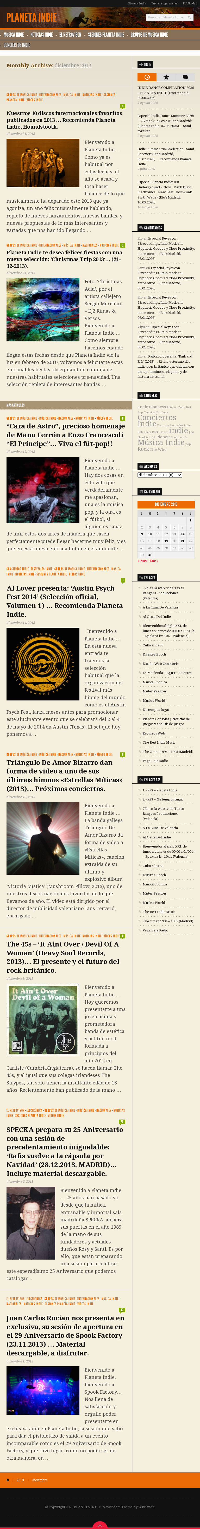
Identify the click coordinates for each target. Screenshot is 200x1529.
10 (150, 534)
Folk (140, 432)
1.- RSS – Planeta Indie (160, 790)
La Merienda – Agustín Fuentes (167, 673)
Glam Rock (151, 432)
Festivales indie (180, 425)
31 (150, 555)
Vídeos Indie (35, 100)
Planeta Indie (137, 3)
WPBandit (146, 1507)
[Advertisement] (67, 76)
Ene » (154, 561)
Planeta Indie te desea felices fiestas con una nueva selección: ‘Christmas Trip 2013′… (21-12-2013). (64, 259)
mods (184, 437)
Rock (143, 449)
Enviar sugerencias (164, 3)
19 (166, 541)
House (163, 432)
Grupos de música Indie (149, 34)
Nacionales (90, 245)
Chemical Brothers (156, 412)
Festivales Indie (41, 569)
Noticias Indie (41, 34)
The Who (158, 449)
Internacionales (50, 95)
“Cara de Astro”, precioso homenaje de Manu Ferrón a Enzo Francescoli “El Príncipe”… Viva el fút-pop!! (66, 435)
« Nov (142, 561)
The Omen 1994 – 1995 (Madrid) (168, 752)
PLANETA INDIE (32, 17)
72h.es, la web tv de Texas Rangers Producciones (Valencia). (163, 593)
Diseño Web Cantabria (161, 664)
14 (182, 534)
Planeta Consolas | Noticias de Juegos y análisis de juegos (166, 721)
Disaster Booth (154, 654)
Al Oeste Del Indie (157, 617)
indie (178, 430)
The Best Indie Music (159, 742)
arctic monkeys (152, 407)
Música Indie (14, 34)
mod (176, 437)
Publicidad (190, 3)
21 (182, 541)
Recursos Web (154, 733)
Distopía (163, 425)
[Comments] (185, 77)
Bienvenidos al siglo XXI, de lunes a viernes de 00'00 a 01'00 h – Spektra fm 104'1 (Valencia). (168, 631)
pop (188, 444)
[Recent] (147, 77)
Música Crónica (155, 682)
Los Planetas (161, 437)
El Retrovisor (70, 34)
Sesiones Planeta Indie (106, 34)
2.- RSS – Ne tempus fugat (163, 799)
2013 (20, 1480)
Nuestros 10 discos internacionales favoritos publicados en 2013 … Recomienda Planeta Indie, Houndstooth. (64, 120)
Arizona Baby (176, 407)
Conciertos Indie (17, 45)
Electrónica (34, 1110)
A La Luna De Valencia (160, 607)
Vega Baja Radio (155, 761)
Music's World (154, 701)
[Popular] (166, 77)
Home (10, 1480)
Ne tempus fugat (156, 710)
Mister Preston (154, 691)
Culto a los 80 (153, 645)
